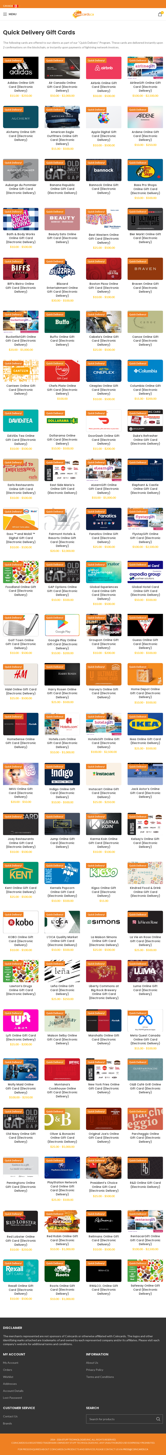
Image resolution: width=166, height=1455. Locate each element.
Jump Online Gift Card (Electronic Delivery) (62, 843)
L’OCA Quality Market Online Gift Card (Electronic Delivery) (62, 941)
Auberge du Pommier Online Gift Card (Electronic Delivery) (20, 189)
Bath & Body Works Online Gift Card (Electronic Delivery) (21, 238)
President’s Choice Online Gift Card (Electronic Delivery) (104, 1187)
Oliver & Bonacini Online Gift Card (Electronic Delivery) (62, 1138)
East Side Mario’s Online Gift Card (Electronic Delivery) (62, 489)
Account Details (13, 1390)
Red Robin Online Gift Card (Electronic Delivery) (62, 1240)
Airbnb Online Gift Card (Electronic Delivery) (104, 87)
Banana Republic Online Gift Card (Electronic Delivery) (62, 189)
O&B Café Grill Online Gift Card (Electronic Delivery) (145, 1088)
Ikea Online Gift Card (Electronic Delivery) (145, 741)
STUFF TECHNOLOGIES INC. (76, 1439)
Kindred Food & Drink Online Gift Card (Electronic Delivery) (145, 892)
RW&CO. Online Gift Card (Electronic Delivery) (103, 1290)
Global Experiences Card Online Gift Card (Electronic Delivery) (104, 593)
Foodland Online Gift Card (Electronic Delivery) (20, 591)
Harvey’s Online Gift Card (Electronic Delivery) (103, 693)
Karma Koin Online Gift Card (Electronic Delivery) (103, 843)
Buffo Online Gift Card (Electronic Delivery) (62, 341)
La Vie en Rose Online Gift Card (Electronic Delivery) (145, 941)
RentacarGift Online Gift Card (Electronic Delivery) (145, 1240)
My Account (10, 1362)
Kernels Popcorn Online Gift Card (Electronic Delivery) (62, 892)
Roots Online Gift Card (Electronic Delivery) (62, 1290)
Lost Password (12, 1397)
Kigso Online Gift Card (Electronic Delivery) (104, 892)
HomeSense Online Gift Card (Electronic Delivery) (20, 743)
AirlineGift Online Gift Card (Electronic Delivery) (145, 87)
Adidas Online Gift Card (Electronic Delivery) (20, 87)
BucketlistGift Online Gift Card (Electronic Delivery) (20, 341)
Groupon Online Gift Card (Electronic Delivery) (104, 644)
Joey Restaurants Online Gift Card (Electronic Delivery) (21, 843)
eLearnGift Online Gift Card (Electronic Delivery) (103, 489)
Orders (7, 1369)
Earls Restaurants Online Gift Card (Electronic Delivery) (21, 489)
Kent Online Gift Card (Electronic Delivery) (20, 890)
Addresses (10, 1383)
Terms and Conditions (100, 1376)
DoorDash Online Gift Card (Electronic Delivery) (103, 440)
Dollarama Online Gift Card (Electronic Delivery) (62, 439)
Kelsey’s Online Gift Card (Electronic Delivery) (145, 843)
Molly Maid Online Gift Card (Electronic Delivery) (20, 1088)
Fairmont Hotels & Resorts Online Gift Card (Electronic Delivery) (62, 540)
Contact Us (10, 1416)
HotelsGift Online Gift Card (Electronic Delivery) (103, 743)
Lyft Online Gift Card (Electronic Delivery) (21, 1037)
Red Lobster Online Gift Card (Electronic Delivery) (20, 1241)
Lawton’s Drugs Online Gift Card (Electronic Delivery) (21, 990)
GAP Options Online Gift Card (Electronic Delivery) (62, 591)
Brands (7, 1423)
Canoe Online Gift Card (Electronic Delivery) (145, 341)
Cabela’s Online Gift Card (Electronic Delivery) (104, 341)
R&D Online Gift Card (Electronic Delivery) (145, 1185)
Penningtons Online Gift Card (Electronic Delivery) (20, 1187)
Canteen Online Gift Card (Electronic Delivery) (20, 390)
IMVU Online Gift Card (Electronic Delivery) (21, 793)
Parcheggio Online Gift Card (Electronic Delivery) (145, 1138)
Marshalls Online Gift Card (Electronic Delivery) (103, 1039)
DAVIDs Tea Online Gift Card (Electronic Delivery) (20, 440)
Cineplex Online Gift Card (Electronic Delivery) (103, 390)
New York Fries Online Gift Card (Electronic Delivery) (103, 1088)
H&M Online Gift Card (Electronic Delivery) (20, 691)
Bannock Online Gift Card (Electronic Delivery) (103, 189)
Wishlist (8, 1376)
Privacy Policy (94, 1369)
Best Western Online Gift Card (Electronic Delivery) (103, 239)
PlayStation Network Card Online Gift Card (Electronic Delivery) (62, 1188)
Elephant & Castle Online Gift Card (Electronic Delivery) (145, 489)
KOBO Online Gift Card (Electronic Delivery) (20, 941)
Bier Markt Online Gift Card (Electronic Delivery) (145, 238)
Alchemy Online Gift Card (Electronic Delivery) (20, 136)
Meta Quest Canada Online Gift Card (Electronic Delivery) (145, 1039)
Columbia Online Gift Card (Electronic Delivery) (145, 390)
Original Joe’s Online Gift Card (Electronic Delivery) (103, 1138)
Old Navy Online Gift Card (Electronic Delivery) (21, 1138)
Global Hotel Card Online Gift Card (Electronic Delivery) (145, 591)
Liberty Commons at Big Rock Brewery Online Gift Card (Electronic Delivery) (104, 992)
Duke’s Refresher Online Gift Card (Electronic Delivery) (145, 440)
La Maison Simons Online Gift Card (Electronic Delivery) (104, 941)
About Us (92, 1362)
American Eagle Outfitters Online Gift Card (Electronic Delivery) (62, 138)
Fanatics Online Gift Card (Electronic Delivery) (103, 538)
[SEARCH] (158, 1419)
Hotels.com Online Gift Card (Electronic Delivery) (62, 743)
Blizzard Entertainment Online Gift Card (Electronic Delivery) (62, 290)
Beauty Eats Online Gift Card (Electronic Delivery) (62, 238)
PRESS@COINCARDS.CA (135, 1449)
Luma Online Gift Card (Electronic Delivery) (145, 990)
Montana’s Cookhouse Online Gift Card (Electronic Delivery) (62, 1090)
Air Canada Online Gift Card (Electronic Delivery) (62, 87)
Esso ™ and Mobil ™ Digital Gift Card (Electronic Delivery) (21, 538)
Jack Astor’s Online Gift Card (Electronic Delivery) (145, 793)
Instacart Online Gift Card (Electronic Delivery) (104, 793)
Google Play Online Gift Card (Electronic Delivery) (62, 644)
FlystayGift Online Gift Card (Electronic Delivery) (145, 538)
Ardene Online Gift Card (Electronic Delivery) (145, 136)
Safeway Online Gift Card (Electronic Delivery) (145, 1290)
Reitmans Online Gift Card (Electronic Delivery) (104, 1240)
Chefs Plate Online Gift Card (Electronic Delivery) (62, 390)
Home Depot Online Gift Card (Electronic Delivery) (145, 693)
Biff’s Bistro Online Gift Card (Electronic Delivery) (20, 288)
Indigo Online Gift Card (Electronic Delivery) (62, 793)
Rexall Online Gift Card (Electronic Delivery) (20, 1290)
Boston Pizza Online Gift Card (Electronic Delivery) (103, 288)
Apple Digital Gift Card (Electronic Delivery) (103, 136)
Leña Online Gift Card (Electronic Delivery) (62, 990)
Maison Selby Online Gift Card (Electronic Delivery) (62, 1039)
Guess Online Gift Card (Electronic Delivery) (145, 644)
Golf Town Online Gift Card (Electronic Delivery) (20, 644)
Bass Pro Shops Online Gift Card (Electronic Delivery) (145, 189)
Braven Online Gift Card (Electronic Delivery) (145, 288)
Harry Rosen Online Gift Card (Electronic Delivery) (62, 693)
